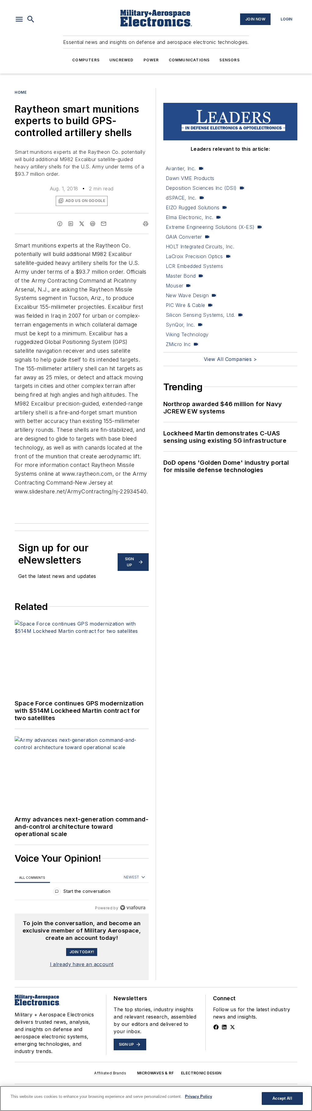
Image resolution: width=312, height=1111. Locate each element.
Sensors (229, 60)
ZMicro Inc (178, 344)
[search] (30, 19)
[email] (104, 224)
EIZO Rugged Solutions (192, 207)
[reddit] (93, 224)
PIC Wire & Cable (185, 305)
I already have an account (82, 964)
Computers (86, 60)
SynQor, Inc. (180, 325)
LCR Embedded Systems (194, 266)
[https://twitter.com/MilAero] (232, 1027)
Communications (189, 60)
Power (151, 60)
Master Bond (181, 276)
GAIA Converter (184, 237)
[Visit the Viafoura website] (133, 907)
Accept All (282, 1098)
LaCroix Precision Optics (194, 256)
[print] (146, 224)
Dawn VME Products (190, 178)
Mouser (174, 286)
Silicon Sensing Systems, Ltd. (200, 315)
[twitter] (82, 224)
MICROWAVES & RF (155, 1073)
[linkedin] (71, 224)
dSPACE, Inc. (181, 198)
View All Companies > (230, 359)
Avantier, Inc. (181, 168)
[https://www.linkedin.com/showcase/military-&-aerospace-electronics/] (224, 1027)
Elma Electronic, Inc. (189, 217)
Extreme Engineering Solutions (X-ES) (210, 227)
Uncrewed (121, 60)
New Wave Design (187, 295)
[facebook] (60, 224)
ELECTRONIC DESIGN (201, 1073)
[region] (82, 893)
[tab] (32, 877)
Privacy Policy (198, 1096)
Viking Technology (187, 334)
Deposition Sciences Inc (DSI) (201, 188)
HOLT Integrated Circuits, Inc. (200, 246)
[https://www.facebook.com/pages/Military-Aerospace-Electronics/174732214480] (216, 1027)
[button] (19, 19)
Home (21, 92)
